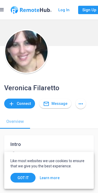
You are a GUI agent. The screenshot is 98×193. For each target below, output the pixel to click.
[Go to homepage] (31, 10)
